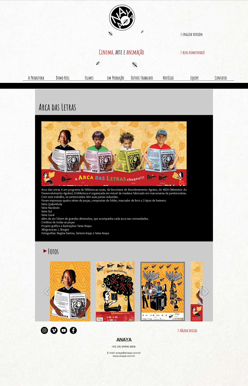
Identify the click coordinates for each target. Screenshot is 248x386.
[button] (70, 291)
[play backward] (47, 291)
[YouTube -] (63, 330)
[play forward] (206, 291)
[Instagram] (44, 330)
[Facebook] (73, 330)
